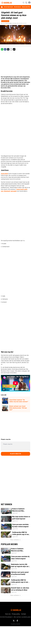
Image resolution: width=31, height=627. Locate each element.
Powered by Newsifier (15, 624)
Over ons (8, 614)
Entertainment (8, 7)
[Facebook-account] (17, 621)
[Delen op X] (8, 49)
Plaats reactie (15, 453)
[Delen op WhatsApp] (2, 49)
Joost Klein (4, 173)
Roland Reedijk (8, 23)
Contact (23, 614)
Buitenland (17, 7)
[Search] (23, 2)
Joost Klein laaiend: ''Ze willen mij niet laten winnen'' (18, 400)
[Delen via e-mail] (11, 49)
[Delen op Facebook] (5, 49)
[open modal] (29, 3)
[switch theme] (26, 3)
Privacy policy (16, 614)
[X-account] (14, 621)
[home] (2, 7)
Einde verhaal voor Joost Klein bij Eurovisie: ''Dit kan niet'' (18, 408)
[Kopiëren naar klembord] (14, 49)
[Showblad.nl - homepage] (6, 2)
